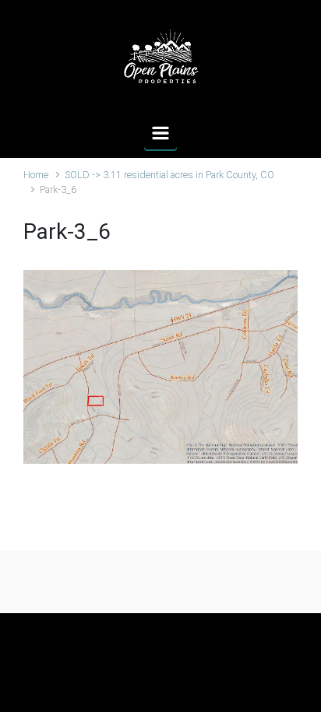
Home (35, 175)
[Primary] (160, 133)
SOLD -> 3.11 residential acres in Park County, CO (169, 175)
